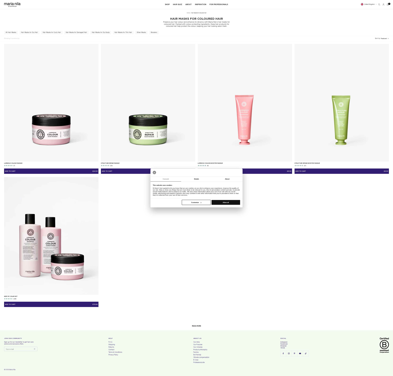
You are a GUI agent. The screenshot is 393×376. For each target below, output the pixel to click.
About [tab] (227, 179)
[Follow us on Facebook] (283, 353)
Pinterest (283, 346)
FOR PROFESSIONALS (218, 4)
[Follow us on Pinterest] (294, 353)
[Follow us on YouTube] (300, 353)
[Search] (379, 4)
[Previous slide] (1, 32)
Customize (195, 202)
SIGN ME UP (343, 363)
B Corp (195, 360)
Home (188, 13)
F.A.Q (110, 342)
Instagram (283, 342)
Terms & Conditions (115, 352)
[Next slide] (391, 32)
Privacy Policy (113, 355)
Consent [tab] (166, 179)
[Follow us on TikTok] (306, 353)
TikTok (282, 348)
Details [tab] (196, 179)
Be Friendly (197, 355)
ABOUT (188, 4)
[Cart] (388, 4)
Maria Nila (12, 369)
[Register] (34, 349)
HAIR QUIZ (177, 4)
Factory (196, 352)
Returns (111, 347)
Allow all (226, 202)
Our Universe (197, 347)
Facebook (284, 344)
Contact (111, 350)
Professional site (199, 362)
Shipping (111, 345)
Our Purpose (197, 345)
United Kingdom (369, 4)
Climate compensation (201, 357)
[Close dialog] (388, 332)
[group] (11, 32)
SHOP (167, 4)
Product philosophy (200, 350)
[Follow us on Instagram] (289, 353)
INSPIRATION (200, 4)
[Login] (383, 4)
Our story (196, 342)
